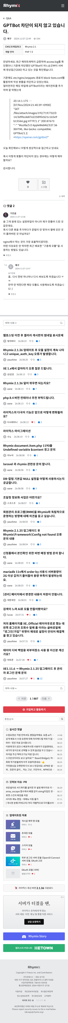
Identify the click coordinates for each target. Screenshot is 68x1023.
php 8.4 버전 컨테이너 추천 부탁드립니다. (29, 398)
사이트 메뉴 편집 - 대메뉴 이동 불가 (22, 799)
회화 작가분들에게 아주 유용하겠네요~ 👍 (25, 762)
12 (40, 678)
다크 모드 (40, 1000)
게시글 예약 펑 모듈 (31, 821)
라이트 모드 (27, 1000)
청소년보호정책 (23, 996)
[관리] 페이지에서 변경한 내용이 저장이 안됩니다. (33, 594)
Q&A (8, 18)
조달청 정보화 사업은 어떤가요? (22, 497)
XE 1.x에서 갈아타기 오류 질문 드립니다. (27, 368)
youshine (12, 359)
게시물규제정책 (47, 991)
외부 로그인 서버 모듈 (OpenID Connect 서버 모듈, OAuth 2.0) (41, 859)
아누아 (10, 455)
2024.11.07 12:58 (17, 217)
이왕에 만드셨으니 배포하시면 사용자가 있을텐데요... (30, 746)
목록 (63, 196)
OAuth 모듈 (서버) (30, 869)
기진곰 (13, 213)
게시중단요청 (36, 996)
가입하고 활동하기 (35, 709)
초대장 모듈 (27, 833)
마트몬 (10, 660)
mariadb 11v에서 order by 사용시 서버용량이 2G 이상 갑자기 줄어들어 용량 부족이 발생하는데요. (32, 576)
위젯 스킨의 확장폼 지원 (17, 795)
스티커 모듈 (27, 845)
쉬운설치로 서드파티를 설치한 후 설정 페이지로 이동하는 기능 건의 (36, 787)
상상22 (10, 374)
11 (36, 563)
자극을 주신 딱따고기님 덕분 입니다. (22, 754)
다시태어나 (12, 422)
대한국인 (11, 600)
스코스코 (11, 503)
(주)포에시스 (28, 977)
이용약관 (18, 991)
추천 (8, 255)
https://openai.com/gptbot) (31, 137)
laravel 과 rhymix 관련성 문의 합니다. (27, 464)
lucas (10, 614)
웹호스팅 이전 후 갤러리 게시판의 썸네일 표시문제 (33, 335)
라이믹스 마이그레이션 (17, 431)
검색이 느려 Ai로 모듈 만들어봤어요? (25, 609)
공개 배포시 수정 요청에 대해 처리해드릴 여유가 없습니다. (32, 738)
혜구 (9, 38)
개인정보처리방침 (31, 991)
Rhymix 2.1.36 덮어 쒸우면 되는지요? (26, 383)
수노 (9, 436)
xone (9, 389)
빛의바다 (11, 341)
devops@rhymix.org (34, 1012)
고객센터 (47, 996)
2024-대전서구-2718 (40, 985)
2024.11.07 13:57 (22, 268)
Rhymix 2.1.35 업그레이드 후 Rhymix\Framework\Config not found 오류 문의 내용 (32, 534)
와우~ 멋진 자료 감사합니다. (19, 742)
